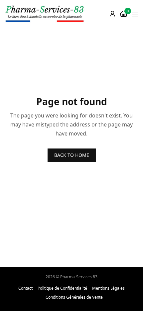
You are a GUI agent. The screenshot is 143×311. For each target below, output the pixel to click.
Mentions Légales (108, 288)
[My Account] (112, 14)
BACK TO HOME (71, 155)
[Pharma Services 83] (45, 14)
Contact (25, 288)
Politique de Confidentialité (62, 288)
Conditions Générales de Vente (74, 297)
